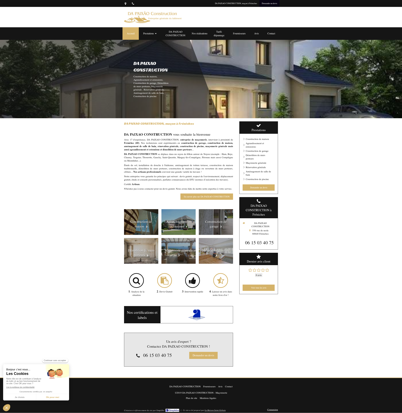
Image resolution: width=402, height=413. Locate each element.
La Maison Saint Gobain (215, 410)
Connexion (272, 409)
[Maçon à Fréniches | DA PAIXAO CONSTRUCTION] (153, 17)
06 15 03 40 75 (157, 355)
